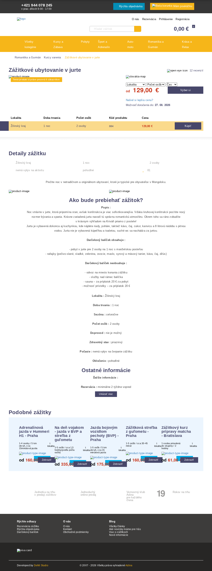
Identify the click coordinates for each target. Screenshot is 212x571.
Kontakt (67, 529)
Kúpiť (188, 125)
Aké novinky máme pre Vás (125, 529)
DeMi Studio (41, 565)
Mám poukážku (182, 6)
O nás (135, 19)
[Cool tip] (35, 453)
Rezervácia (149, 19)
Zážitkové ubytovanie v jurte (82, 57)
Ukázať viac (106, 394)
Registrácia (182, 19)
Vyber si (185, 90)
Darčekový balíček (27, 532)
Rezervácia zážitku (28, 526)
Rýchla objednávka (130, 6)
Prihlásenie (166, 19)
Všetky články (117, 526)
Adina (128, 565)
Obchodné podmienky (76, 532)
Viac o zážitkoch (118, 532)
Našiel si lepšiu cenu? (139, 100)
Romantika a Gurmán (28, 57)
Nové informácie (118, 535)
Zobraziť (47, 459)
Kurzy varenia (52, 57)
